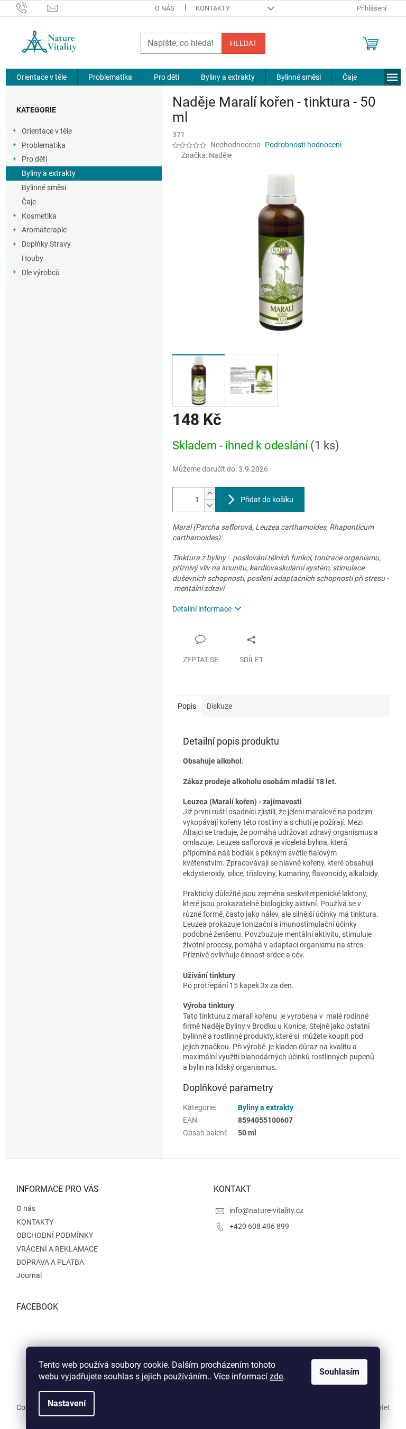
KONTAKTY (213, 8)
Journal (29, 1275)
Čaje (29, 202)
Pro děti (34, 159)
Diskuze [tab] (219, 706)
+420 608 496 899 (259, 1226)
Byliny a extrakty (49, 173)
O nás (164, 8)
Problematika (44, 145)
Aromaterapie (44, 229)
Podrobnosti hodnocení (303, 144)
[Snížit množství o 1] (210, 506)
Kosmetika (39, 216)
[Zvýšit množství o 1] (210, 493)
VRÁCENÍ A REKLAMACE (57, 1249)
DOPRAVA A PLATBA (50, 1262)
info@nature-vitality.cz (266, 1210)
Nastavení (67, 1403)
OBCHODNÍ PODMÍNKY (54, 1235)
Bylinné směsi (44, 187)
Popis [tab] (187, 706)
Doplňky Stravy (46, 244)
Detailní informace (202, 609)
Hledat (243, 43)
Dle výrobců (41, 272)
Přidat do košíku (267, 499)
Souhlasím (339, 1372)
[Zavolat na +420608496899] (32, 8)
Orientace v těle (47, 131)
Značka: (206, 155)
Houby (32, 258)
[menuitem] (41, 77)
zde (276, 1376)
